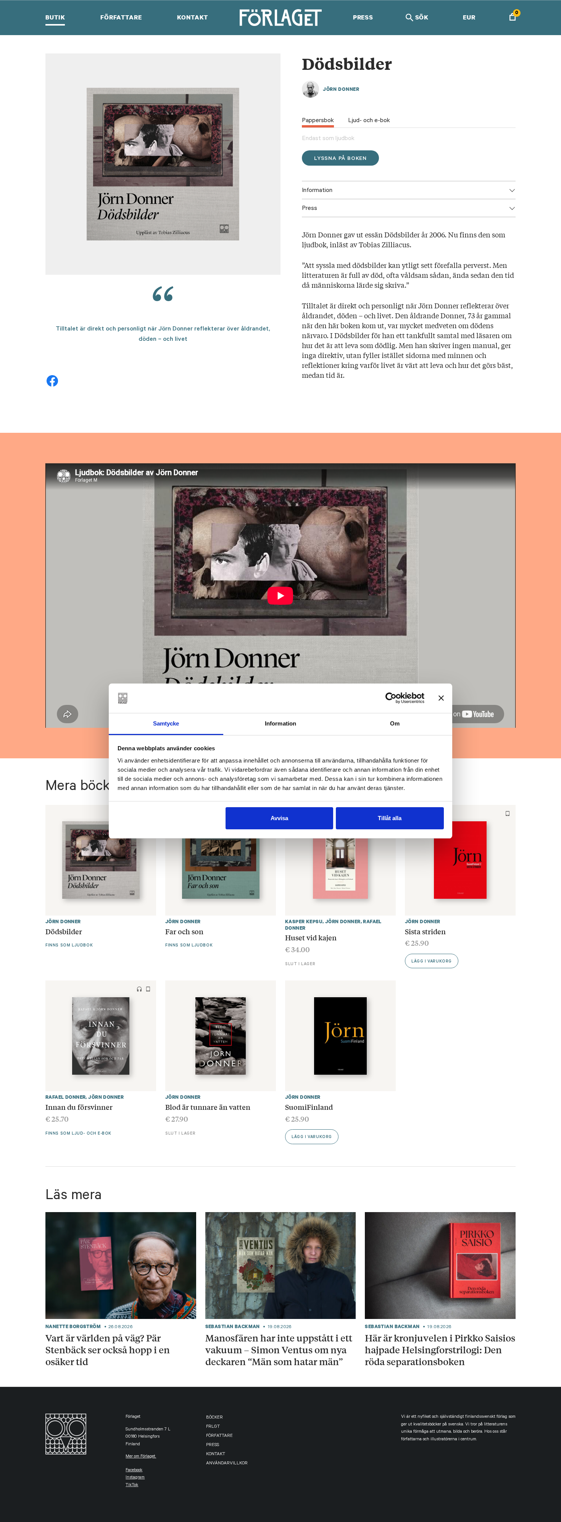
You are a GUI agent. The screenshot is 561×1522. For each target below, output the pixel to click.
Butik (55, 17)
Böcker (214, 1418)
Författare (121, 17)
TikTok (132, 1485)
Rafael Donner (65, 1097)
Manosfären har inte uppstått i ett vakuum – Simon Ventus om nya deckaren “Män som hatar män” (278, 1349)
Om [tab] (395, 723)
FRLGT (213, 1427)
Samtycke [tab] (166, 723)
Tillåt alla (389, 818)
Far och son (184, 931)
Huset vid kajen (311, 937)
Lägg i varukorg (431, 961)
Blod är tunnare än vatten (207, 1106)
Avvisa (279, 818)
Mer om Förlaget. (141, 1456)
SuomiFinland (309, 1106)
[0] (512, 17)
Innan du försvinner (79, 1106)
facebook (134, 1470)
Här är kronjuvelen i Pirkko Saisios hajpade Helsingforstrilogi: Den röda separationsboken (440, 1349)
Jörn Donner (341, 89)
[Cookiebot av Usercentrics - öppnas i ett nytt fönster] (391, 698)
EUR (469, 17)
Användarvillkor (227, 1463)
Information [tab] (280, 723)
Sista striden (425, 931)
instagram (135, 1477)
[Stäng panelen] (441, 698)
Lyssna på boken (340, 159)
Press (363, 17)
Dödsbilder (63, 931)
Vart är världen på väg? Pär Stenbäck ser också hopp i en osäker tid (107, 1349)
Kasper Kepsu (303, 921)
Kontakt (192, 17)
